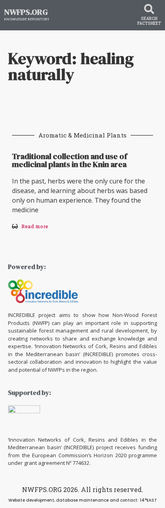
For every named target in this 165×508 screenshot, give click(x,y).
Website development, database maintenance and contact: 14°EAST (82, 500)
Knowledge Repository (26, 19)
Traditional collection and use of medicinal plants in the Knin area (69, 160)
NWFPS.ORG (26, 12)
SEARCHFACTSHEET (149, 21)
